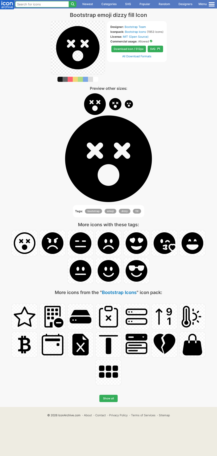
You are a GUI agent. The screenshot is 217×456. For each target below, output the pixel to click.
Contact (100, 415)
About (88, 415)
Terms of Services (143, 415)
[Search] (72, 4)
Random (164, 4)
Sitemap (164, 415)
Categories (109, 4)
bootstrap (93, 211)
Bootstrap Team (135, 27)
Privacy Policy (118, 415)
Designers (185, 4)
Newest (87, 4)
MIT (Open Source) (136, 36)
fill (137, 211)
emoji (110, 211)
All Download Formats (136, 56)
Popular (145, 4)
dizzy (124, 211)
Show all (108, 398)
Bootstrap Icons (135, 31)
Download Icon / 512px (129, 49)
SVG (128, 4)
